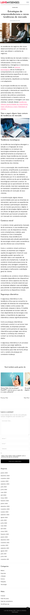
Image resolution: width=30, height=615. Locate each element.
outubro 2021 (4, 545)
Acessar (3, 595)
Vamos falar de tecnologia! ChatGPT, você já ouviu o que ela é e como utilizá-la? (12, 390)
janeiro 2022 (4, 537)
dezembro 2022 (5, 506)
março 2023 (4, 498)
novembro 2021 (5, 542)
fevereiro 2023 (5, 500)
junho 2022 (4, 523)
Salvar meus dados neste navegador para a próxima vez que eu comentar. (13, 456)
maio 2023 (4, 492)
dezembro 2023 (5, 475)
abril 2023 (3, 495)
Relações (3, 581)
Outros (3, 579)
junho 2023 (4, 489)
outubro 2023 (4, 481)
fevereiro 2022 (5, 534)
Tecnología (15, 7)
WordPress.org (5, 604)
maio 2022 (4, 525)
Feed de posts (5, 598)
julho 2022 (4, 520)
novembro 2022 (5, 509)
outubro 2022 (4, 512)
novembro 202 (5, 559)
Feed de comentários (7, 601)
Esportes (3, 573)
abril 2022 (3, 528)
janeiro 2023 (4, 503)
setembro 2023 (5, 484)
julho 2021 (3, 553)
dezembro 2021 (5, 539)
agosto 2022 (4, 517)
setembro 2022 (5, 514)
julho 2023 (4, 486)
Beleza (2, 570)
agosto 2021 (4, 551)
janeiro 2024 (4, 472)
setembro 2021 (5, 548)
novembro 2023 (5, 478)
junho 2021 (4, 556)
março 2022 (4, 531)
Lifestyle (3, 576)
